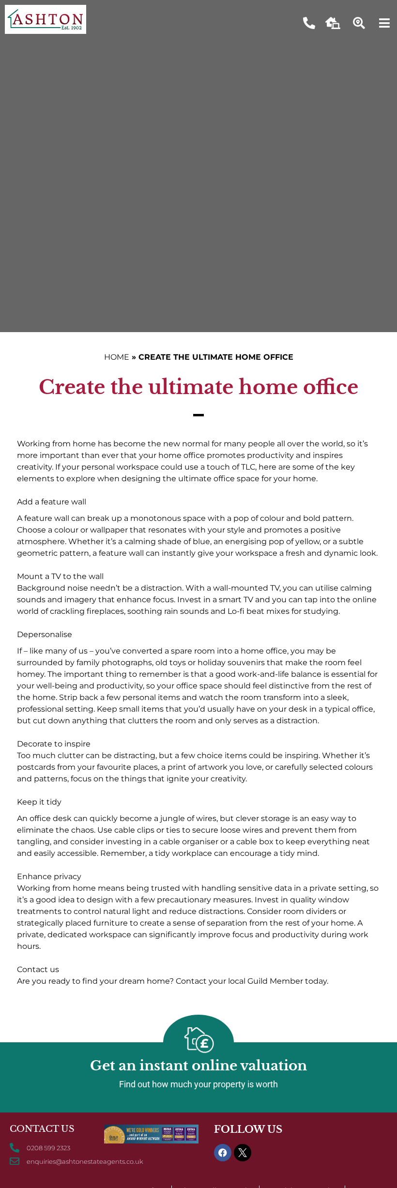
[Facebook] (222, 1152)
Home (116, 357)
